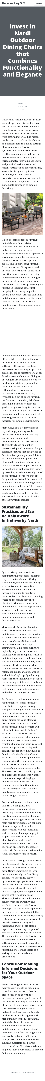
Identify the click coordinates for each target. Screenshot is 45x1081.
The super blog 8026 (13, 3)
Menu (38, 3)
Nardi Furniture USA (13, 764)
